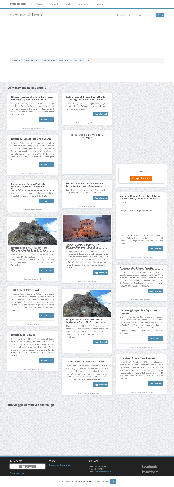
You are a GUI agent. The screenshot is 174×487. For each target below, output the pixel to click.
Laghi (68, 4)
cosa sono (106, 481)
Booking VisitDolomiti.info (60, 465)
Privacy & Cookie (17, 473)
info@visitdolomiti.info (103, 472)
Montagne (83, 4)
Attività (39, 4)
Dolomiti (54, 4)
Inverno (99, 4)
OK (113, 482)
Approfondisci (46, 119)
